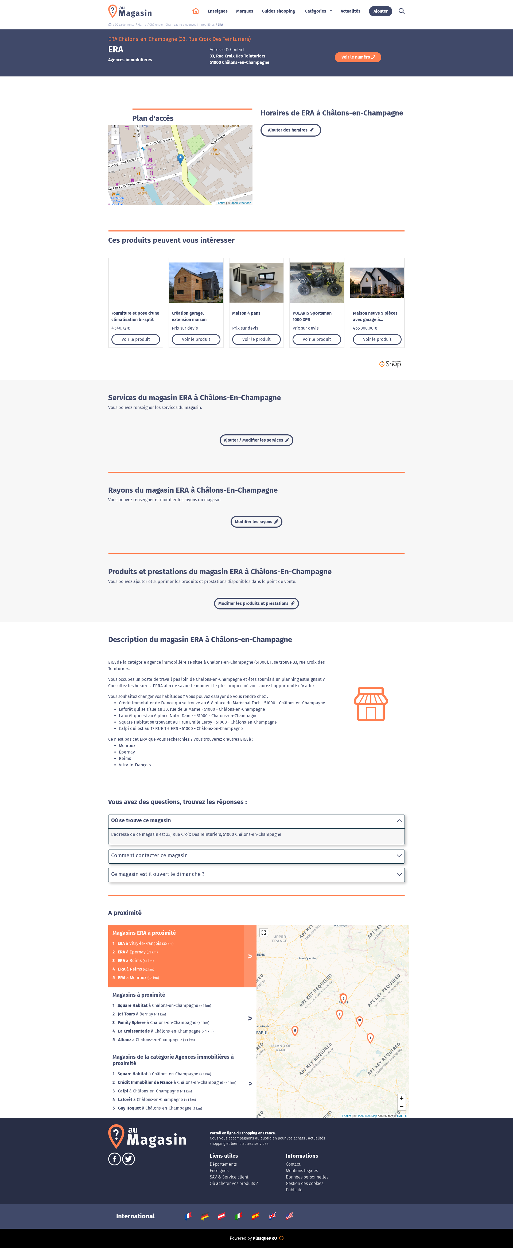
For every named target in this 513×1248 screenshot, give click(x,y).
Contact (293, 1164)
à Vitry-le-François (140, 943)
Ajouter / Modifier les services (254, 440)
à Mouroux (132, 977)
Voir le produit (136, 339)
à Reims (130, 960)
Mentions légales (302, 1170)
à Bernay (136, 1014)
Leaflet (220, 202)
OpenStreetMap (241, 202)
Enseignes (219, 1170)
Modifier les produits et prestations (254, 603)
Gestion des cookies (304, 1183)
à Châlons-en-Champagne (158, 1005)
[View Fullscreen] (264, 933)
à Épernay (132, 952)
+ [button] (115, 132)
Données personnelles (307, 1177)
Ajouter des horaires (288, 130)
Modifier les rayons (254, 521)
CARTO (402, 1116)
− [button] (115, 140)
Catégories (315, 11)
